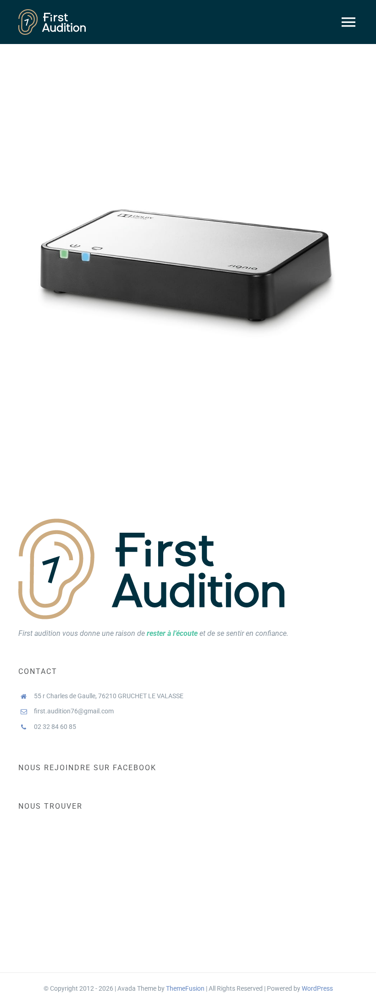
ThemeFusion (185, 988)
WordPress (317, 988)
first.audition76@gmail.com (74, 711)
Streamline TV (188, 250)
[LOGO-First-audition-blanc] (52, 12)
